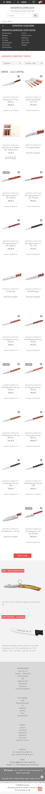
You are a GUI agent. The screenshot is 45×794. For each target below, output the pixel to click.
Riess (22, 713)
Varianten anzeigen (33, 153)
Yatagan (24, 45)
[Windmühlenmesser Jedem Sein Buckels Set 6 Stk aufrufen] (34, 75)
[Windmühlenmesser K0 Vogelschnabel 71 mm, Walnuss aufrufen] (11, 219)
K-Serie (23, 33)
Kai (22, 706)
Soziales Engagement (23, 689)
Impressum (23, 686)
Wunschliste (23, 733)
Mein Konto (22, 738)
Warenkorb (22, 735)
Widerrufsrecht (23, 681)
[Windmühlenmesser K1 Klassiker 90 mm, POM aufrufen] (11, 459)
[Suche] (35, 15)
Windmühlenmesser (22, 703)
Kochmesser (6, 45)
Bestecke (5, 35)
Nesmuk (22, 711)
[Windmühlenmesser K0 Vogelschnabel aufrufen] (34, 123)
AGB (22, 679)
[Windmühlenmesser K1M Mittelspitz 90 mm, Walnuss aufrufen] (11, 411)
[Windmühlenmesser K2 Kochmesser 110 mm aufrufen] (11, 507)
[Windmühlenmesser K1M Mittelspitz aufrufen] (34, 267)
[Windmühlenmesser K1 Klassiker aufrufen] (11, 267)
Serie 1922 (25, 40)
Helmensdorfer (23, 716)
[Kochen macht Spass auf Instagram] (42, 777)
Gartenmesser (6, 33)
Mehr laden (22, 556)
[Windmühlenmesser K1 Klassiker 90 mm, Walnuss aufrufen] (34, 411)
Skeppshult (22, 708)
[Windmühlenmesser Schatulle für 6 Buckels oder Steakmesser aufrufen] (11, 123)
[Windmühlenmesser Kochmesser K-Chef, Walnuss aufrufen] (11, 75)
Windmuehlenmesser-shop (15, 30)
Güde (22, 701)
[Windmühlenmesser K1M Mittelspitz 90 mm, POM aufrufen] (34, 459)
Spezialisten (25, 43)
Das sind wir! (22, 671)
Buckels (4, 38)
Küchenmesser (7, 47)
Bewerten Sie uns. (22, 740)
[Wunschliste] (33, 2)
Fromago (5, 40)
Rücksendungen (22, 676)
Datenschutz (23, 684)
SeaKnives (24, 38)
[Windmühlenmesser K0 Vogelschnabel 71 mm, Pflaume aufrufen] (34, 171)
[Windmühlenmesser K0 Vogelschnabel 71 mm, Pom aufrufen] (34, 219)
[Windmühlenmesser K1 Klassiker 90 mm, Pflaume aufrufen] (11, 315)
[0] (38, 2)
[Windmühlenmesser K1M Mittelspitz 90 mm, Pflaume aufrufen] (34, 315)
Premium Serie (26, 35)
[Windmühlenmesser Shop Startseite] (4, 21)
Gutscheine (22, 730)
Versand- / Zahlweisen (23, 674)
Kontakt (22, 728)
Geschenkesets (7, 43)
